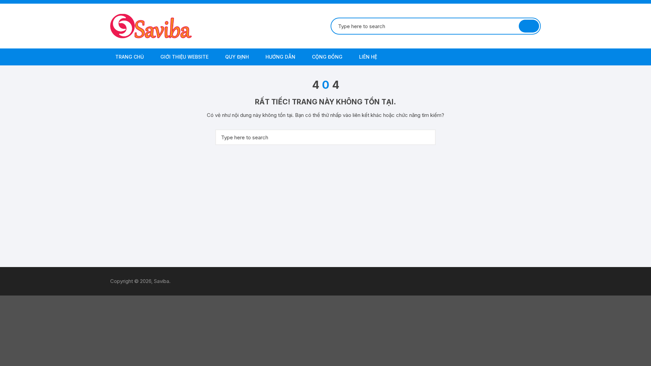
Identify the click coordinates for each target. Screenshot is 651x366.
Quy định (236, 57)
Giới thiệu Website (184, 57)
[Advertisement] (325, 206)
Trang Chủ (129, 57)
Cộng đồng (326, 57)
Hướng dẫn (279, 57)
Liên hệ (367, 57)
